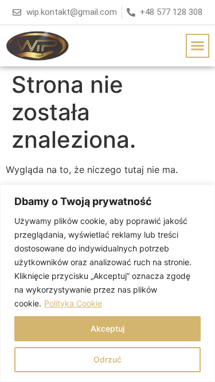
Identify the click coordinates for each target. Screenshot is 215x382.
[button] (198, 46)
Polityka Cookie (73, 303)
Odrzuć (107, 359)
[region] (107, 283)
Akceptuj (107, 328)
